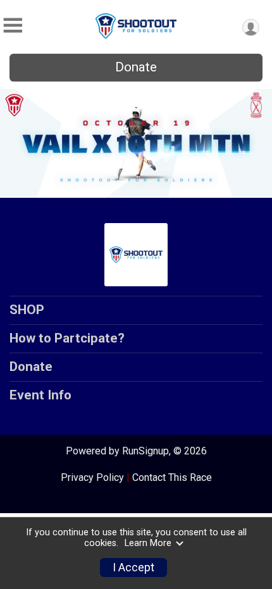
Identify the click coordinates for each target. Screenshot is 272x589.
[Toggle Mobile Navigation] (12, 26)
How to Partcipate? (67, 338)
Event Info (40, 395)
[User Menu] (250, 27)
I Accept (133, 567)
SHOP (26, 309)
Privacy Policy (92, 477)
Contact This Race (172, 477)
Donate (136, 67)
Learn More (148, 543)
